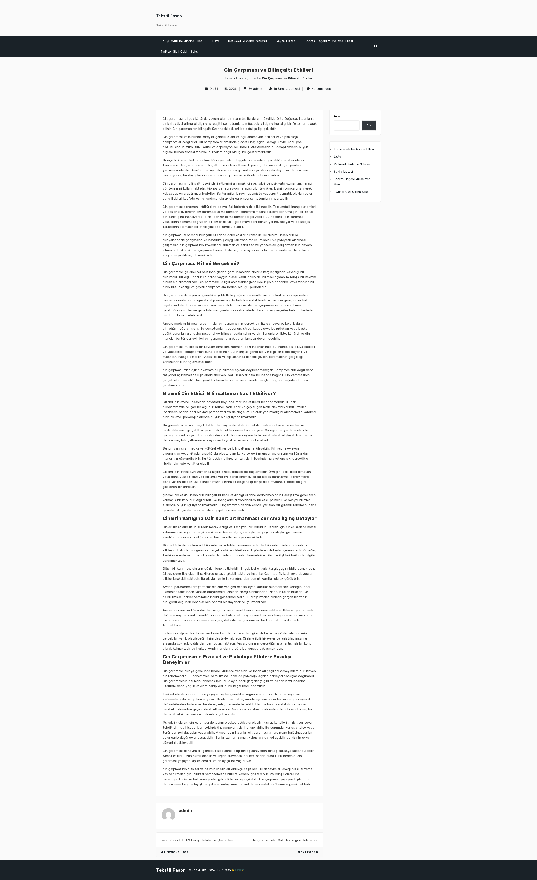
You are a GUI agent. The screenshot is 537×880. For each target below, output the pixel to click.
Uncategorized (247, 78)
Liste (216, 41)
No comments (321, 88)
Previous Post (176, 852)
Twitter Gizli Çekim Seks (179, 51)
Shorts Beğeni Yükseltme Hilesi (329, 41)
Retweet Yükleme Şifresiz (247, 41)
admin (257, 88)
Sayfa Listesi (286, 41)
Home (228, 78)
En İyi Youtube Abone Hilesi (181, 41)
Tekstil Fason (169, 15)
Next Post (306, 852)
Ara (337, 116)
